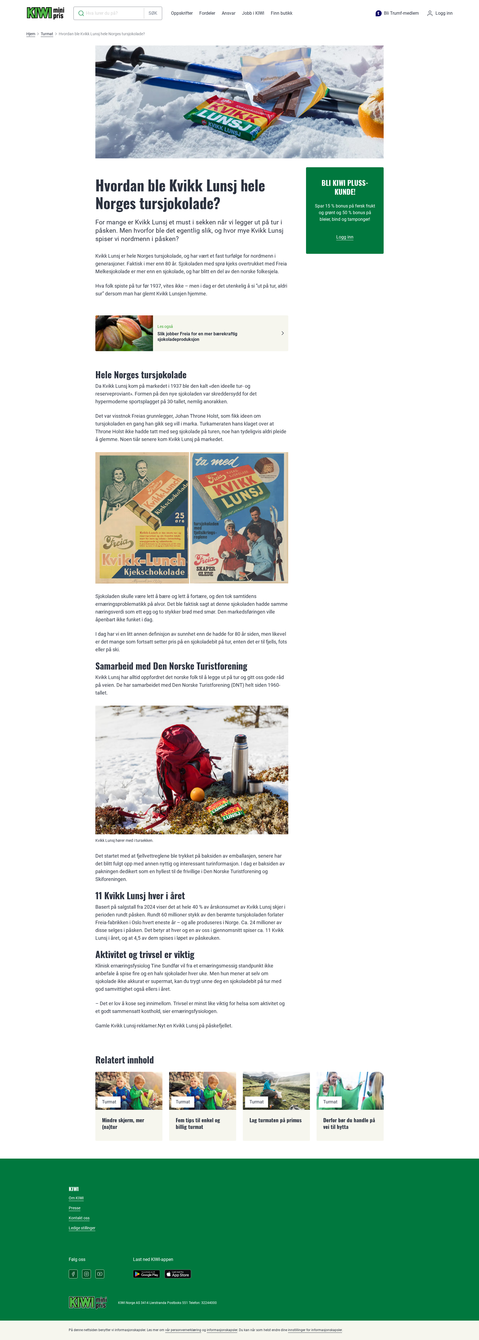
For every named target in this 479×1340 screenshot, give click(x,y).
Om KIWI (76, 1198)
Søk (153, 13)
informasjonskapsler (222, 1330)
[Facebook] (73, 1274)
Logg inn (344, 237)
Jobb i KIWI (253, 13)
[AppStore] (177, 1274)
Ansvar (228, 13)
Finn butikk (281, 13)
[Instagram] (86, 1274)
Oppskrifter (182, 13)
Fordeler (207, 13)
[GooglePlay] (146, 1274)
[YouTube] (99, 1274)
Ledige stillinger (82, 1228)
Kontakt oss (79, 1218)
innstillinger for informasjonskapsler (315, 1330)
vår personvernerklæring (183, 1330)
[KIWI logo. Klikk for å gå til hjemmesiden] (45, 13)
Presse (74, 1208)
